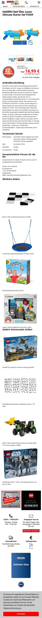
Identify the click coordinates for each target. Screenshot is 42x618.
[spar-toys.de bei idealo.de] (21, 587)
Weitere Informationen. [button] (13, 608)
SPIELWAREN (19, 6)
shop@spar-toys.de (31, 520)
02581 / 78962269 (11, 520)
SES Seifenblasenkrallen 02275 (13, 290)
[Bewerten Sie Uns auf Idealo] (21, 581)
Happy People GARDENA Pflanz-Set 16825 (16, 327)
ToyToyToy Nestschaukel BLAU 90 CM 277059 (18, 254)
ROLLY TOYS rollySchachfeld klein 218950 (16, 217)
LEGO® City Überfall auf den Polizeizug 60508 (18, 367)
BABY (5, 6)
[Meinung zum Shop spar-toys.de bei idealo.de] (21, 577)
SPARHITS (34, 6)
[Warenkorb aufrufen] (38, 4)
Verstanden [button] (21, 614)
